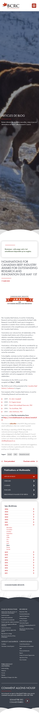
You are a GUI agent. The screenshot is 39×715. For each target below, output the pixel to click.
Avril (7, 543)
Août (7, 535)
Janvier (8, 549)
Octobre (8, 531)
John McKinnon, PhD (16, 412)
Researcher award (24, 454)
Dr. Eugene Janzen (15, 402)
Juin (7, 539)
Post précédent (9, 461)
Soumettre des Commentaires (16, 700)
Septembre (9, 533)
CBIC (15, 454)
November (9, 529)
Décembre (9, 528)
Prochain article (29, 461)
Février (8, 547)
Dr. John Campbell (15, 399)
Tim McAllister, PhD (15, 408)
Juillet (7, 537)
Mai (7, 541)
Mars (8, 545)
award (9, 454)
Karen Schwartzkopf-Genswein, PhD (20, 405)
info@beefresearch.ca (8, 441)
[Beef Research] (11, 6)
